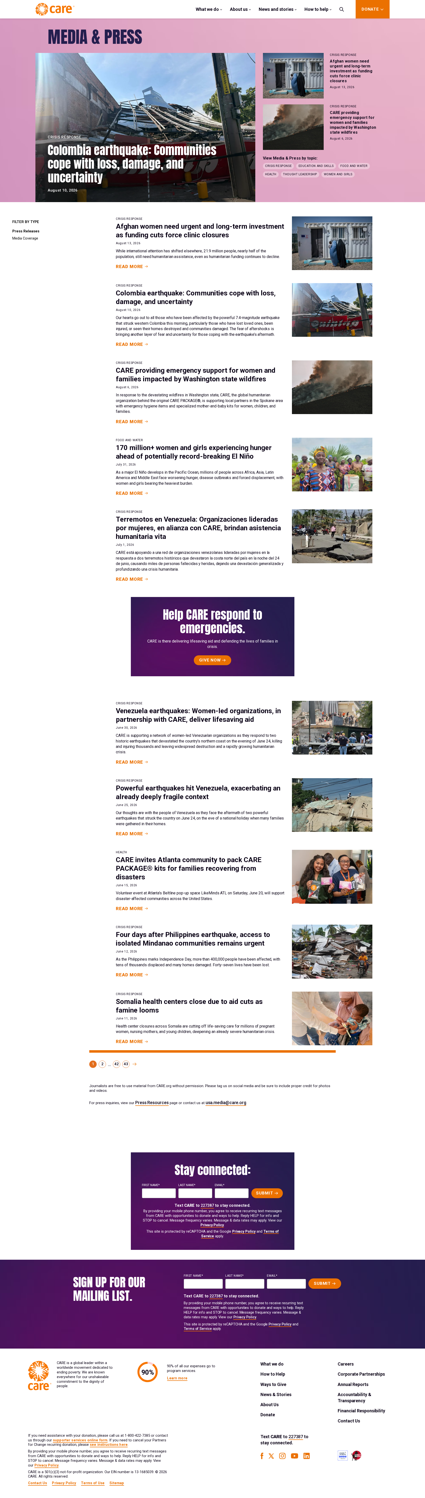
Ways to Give (273, 1384)
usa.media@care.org (226, 1102)
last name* (186, 1185)
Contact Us (349, 1420)
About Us (269, 1404)
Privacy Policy (212, 1225)
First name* (151, 1185)
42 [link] (116, 1064)
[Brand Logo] (55, 9)
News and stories (276, 9)
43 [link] (126, 1064)
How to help (316, 9)
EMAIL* (219, 1185)
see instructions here (109, 1445)
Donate (267, 1414)
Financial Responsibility (361, 1410)
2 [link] (102, 1064)
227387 (207, 1205)
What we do (207, 9)
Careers (345, 1364)
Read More (129, 266)
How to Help (272, 1374)
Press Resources (152, 1102)
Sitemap (116, 1483)
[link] (135, 1064)
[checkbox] (38, 231)
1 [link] (93, 1064)
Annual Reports (353, 1384)
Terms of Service (198, 1329)
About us (239, 9)
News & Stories (275, 1394)
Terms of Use (93, 1483)
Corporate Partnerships (361, 1374)
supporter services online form (80, 1440)
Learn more (177, 1378)
